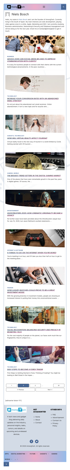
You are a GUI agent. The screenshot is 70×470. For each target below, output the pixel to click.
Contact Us (57, 420)
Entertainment (13, 210)
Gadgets (10, 135)
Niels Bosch (23, 19)
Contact (38, 423)
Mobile (16, 173)
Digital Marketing (18, 454)
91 (59, 385)
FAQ (54, 415)
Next (50, 389)
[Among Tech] (16, 7)
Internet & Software (15, 250)
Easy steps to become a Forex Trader (25, 369)
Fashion (10, 287)
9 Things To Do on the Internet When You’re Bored (31, 252)
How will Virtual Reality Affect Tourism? (27, 138)
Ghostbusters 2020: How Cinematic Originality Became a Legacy (34, 214)
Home (37, 417)
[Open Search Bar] (63, 7)
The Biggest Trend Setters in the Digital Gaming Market (34, 175)
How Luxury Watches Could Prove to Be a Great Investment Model (31, 291)
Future (32, 454)
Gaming (10, 173)
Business (10, 56)
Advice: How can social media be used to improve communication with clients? (31, 60)
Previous (20, 389)
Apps (7, 454)
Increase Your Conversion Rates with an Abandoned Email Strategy (33, 99)
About (37, 420)
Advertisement (58, 417)
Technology (12, 96)
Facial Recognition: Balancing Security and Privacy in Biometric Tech (33, 331)
